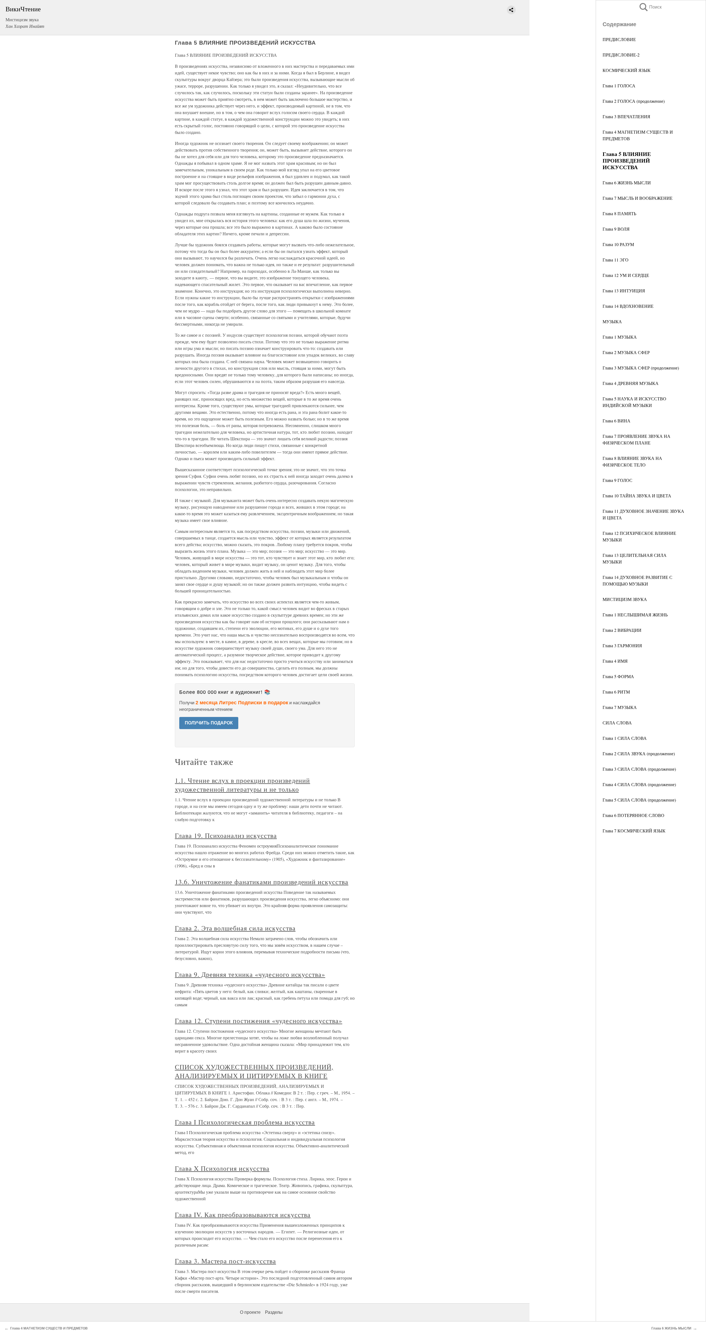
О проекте (250, 1312)
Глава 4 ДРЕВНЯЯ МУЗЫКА (631, 383)
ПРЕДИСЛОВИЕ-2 (621, 55)
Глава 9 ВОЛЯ (616, 229)
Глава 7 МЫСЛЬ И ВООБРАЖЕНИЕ (638, 198)
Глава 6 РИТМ (616, 692)
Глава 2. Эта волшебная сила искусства (235, 928)
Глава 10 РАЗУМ (618, 244)
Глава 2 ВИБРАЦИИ (622, 630)
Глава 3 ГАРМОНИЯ (622, 645)
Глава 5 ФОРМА (618, 676)
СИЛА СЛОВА (617, 723)
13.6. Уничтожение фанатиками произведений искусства (261, 881)
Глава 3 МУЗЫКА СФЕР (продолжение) (641, 368)
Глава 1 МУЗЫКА (620, 337)
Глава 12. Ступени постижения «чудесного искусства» (258, 1020)
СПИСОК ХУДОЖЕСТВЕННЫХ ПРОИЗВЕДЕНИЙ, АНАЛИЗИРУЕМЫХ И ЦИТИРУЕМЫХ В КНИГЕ (254, 1071)
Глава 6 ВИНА (616, 421)
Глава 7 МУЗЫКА (620, 707)
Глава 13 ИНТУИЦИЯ (624, 290)
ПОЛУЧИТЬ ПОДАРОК (209, 723)
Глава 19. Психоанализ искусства (226, 835)
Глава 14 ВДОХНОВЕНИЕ (628, 306)
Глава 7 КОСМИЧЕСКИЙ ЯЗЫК (634, 831)
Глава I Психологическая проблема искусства (245, 1122)
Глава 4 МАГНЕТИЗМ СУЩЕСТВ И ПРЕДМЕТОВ (49, 1328)
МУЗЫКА (612, 321)
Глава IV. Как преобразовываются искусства (243, 1214)
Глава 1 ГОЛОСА (619, 85)
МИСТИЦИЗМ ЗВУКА (625, 599)
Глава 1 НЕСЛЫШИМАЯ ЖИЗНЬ (635, 614)
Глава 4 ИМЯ (615, 661)
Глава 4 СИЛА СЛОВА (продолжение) (639, 784)
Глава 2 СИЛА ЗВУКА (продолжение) (639, 753)
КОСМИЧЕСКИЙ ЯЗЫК (627, 70)
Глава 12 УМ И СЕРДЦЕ (626, 275)
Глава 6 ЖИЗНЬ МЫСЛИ (627, 182)
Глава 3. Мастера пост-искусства (225, 1260)
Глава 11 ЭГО (616, 260)
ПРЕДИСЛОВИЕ (619, 39)
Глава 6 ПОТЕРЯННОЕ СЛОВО (633, 815)
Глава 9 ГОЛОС (617, 480)
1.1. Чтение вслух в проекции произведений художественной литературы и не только (242, 785)
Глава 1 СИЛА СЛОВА (625, 738)
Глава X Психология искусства (222, 1168)
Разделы (274, 1312)
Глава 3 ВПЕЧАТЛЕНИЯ (626, 116)
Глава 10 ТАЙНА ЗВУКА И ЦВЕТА (637, 495)
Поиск (650, 7)
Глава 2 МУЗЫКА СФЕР (626, 352)
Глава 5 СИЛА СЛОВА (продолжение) (639, 800)
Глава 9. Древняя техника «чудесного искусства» (250, 974)
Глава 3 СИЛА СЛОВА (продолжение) (639, 769)
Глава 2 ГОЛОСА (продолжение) (634, 101)
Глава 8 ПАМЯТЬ (619, 213)
